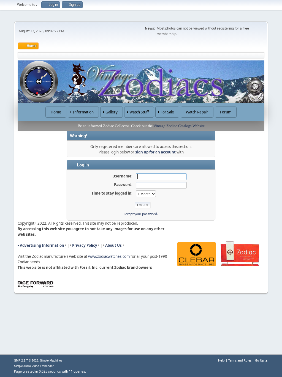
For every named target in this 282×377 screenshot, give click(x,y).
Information (83, 112)
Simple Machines (51, 360)
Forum (225, 112)
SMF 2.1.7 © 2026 (26, 360)
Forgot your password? (141, 214)
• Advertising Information (41, 245)
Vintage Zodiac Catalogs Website (179, 126)
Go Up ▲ (261, 360)
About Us (113, 245)
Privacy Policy (84, 245)
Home (56, 112)
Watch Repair (197, 112)
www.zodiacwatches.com (109, 256)
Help (221, 360)
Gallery (111, 112)
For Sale (167, 112)
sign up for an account (155, 152)
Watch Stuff (139, 112)
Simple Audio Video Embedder (34, 366)
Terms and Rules (239, 360)
